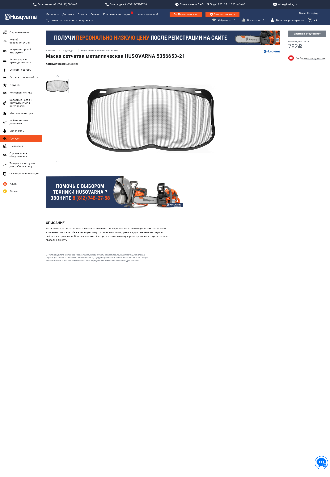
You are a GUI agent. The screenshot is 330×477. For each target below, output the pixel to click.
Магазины (52, 14)
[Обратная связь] (321, 462)
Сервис (95, 14)
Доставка (68, 14)
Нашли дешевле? (147, 14)
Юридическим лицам (116, 14)
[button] (57, 76)
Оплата (82, 14)
